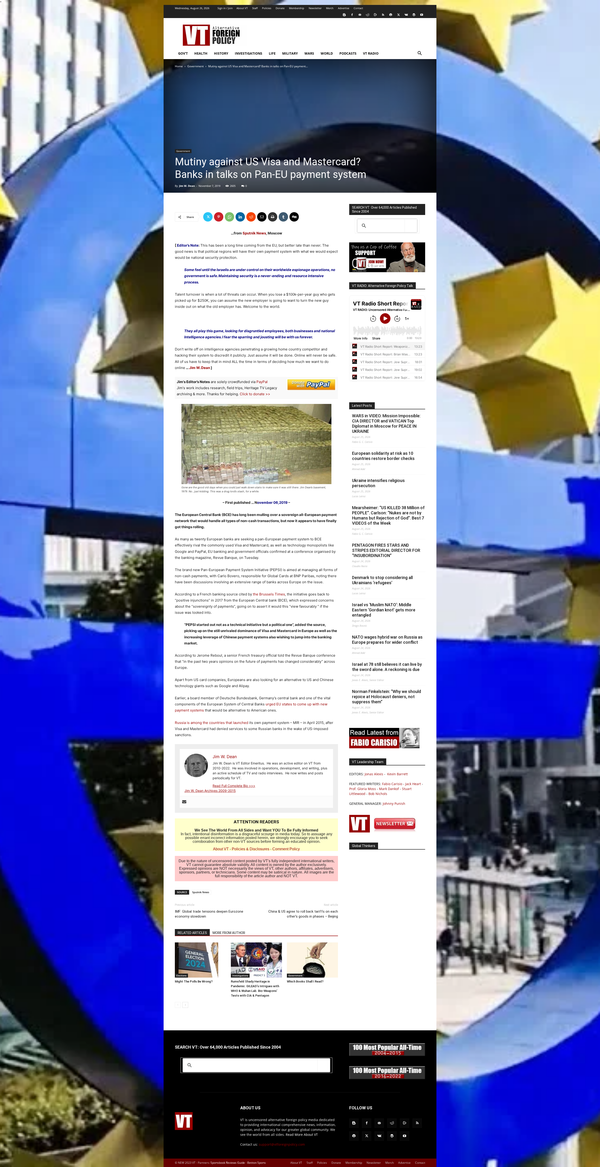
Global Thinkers (363, 846)
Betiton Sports (256, 1163)
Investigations (248, 53)
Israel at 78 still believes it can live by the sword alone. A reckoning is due (387, 667)
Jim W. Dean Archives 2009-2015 (210, 791)
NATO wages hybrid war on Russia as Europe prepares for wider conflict (387, 640)
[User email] (184, 802)
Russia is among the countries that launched (211, 722)
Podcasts (347, 53)
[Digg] (294, 217)
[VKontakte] (406, 14)
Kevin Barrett (397, 774)
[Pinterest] (218, 217)
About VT (242, 8)
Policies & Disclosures (250, 849)
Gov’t (183, 53)
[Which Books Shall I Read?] (312, 960)
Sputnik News (254, 233)
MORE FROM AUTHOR (229, 933)
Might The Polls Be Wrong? (194, 981)
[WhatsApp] (229, 217)
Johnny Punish (394, 803)
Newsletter (315, 8)
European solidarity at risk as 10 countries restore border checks (383, 456)
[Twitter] (398, 14)
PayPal (262, 382)
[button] (419, 54)
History (221, 53)
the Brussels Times (269, 594)
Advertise (343, 8)
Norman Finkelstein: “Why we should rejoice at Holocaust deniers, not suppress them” (386, 696)
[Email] (261, 217)
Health (200, 53)
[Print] (272, 217)
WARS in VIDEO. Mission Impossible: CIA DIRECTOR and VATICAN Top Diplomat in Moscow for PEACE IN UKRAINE (386, 423)
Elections (181, 975)
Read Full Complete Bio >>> (234, 786)
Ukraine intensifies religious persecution (378, 483)
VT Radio (371, 53)
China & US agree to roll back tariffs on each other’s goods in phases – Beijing (303, 914)
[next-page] (185, 1005)
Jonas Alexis (374, 774)
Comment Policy (286, 849)
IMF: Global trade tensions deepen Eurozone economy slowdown (209, 914)
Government (195, 66)
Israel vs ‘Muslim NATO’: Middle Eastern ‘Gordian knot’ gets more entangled (383, 609)
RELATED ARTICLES (192, 933)
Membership (296, 8)
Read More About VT (302, 1134)
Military (290, 53)
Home (179, 66)
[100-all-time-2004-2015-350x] (387, 1055)
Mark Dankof (389, 789)
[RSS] (382, 14)
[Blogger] (344, 14)
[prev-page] (178, 1005)
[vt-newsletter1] (384, 831)
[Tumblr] (283, 217)
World (327, 53)
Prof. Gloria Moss (362, 789)
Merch (330, 8)
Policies (266, 8)
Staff (255, 8)
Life (272, 53)
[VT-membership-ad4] (387, 271)
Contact (358, 8)
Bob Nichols (377, 793)
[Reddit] (367, 14)
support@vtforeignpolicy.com (282, 1144)
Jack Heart (413, 784)
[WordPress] (413, 14)
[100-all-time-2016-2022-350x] (387, 1078)
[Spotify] (390, 14)
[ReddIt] (251, 217)
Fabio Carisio (392, 784)
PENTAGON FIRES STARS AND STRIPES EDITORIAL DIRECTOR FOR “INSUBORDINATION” (386, 550)
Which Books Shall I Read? (305, 981)
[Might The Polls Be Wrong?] (200, 960)
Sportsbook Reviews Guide (227, 1163)
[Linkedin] (240, 217)
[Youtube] (421, 14)
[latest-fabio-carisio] (384, 747)
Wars (309, 53)
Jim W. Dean (187, 186)
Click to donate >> (255, 394)
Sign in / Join (225, 8)
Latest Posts (362, 405)
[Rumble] (375, 14)
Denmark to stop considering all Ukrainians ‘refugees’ (382, 580)
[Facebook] (352, 14)
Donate (280, 8)
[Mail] (359, 14)
